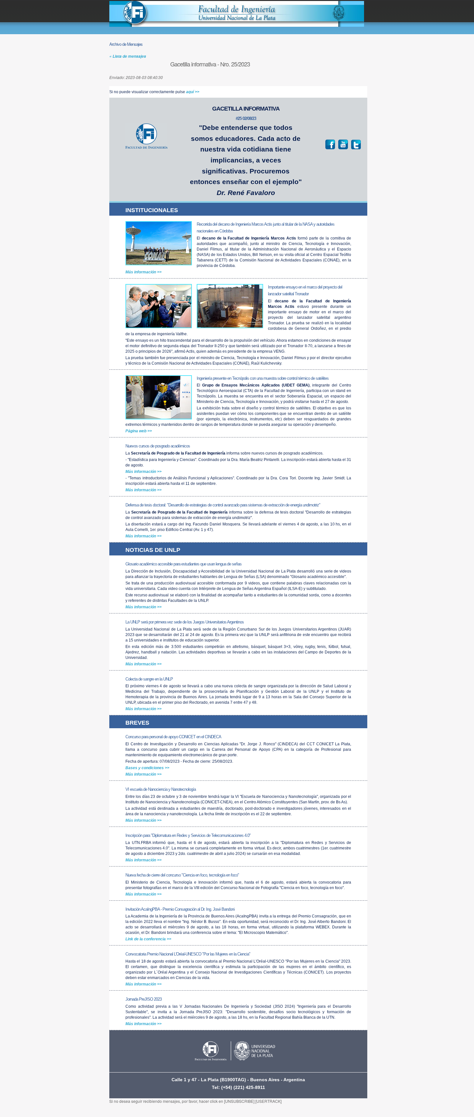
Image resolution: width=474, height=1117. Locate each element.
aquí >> (192, 92)
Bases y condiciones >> (147, 768)
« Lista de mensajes (127, 56)
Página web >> (138, 431)
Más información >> (143, 272)
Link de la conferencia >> (148, 939)
